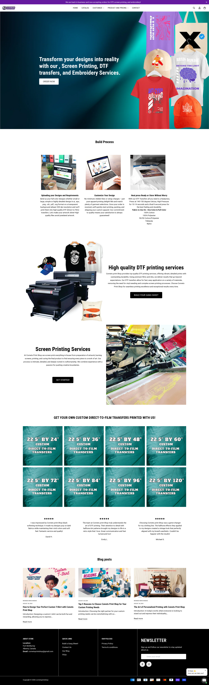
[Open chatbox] (204, 680)
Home (75, 8)
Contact (136, 8)
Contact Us (66, 647)
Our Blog (65, 651)
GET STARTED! (63, 380)
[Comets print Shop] (8, 8)
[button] (204, 7)
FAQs (64, 655)
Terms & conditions (110, 647)
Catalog (85, 8)
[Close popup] (205, 670)
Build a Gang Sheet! (70, 643)
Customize (97, 8)
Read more (27, 622)
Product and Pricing (117, 8)
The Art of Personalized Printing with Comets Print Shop (159, 607)
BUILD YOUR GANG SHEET (146, 295)
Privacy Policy (107, 643)
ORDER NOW (49, 81)
